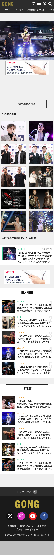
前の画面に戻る (27, 104)
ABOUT (12, 526)
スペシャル (18, 9)
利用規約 (41, 526)
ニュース (6, 9)
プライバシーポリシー (27, 529)
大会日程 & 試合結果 (35, 9)
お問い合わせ (27, 526)
